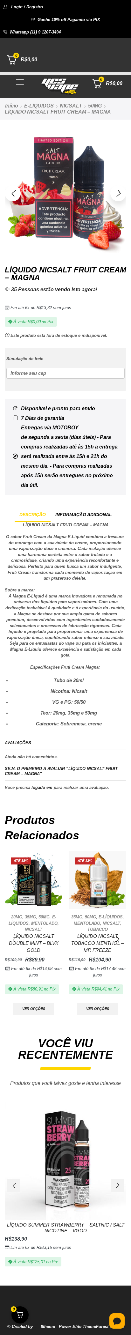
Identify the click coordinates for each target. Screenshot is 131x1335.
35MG (30, 917)
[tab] (33, 515)
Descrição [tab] (32, 514)
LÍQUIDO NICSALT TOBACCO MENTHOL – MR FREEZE (97, 943)
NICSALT (71, 105)
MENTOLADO (44, 923)
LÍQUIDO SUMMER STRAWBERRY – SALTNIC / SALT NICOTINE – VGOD (65, 1227)
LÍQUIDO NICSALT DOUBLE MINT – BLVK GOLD (34, 943)
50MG (95, 105)
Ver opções (33, 1009)
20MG (16, 917)
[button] (23, 7)
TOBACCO (97, 929)
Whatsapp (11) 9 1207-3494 (35, 32)
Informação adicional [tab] (83, 514)
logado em (41, 787)
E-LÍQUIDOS (39, 105)
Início (11, 105)
